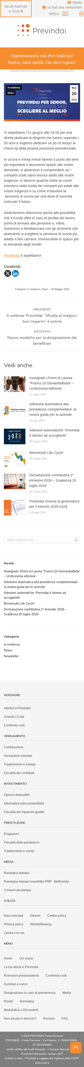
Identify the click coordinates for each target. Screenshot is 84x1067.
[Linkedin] (15, 273)
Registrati (11, 255)
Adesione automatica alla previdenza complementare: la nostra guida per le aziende (52, 409)
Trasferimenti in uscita (19, 851)
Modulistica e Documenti (21, 1010)
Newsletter (11, 656)
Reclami (49, 1018)
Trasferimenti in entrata (20, 764)
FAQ (65, 1018)
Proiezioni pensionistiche (21, 975)
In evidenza (14, 87)
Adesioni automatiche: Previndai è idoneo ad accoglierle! (54, 432)
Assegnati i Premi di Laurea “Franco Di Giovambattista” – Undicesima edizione (51, 383)
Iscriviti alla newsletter (64, 7)
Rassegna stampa (16, 873)
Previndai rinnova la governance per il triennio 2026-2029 (54, 504)
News (11, 93)
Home (8, 958)
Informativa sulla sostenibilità (24, 803)
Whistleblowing (40, 924)
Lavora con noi (14, 932)
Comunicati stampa (17, 890)
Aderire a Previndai (17, 708)
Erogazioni (11, 833)
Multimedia (61, 881)
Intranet (35, 915)
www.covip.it (42, 1062)
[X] (7, 273)
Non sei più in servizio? (20, 1018)
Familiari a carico (16, 984)
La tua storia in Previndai (21, 967)
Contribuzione (13, 747)
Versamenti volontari (18, 755)
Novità (8, 1001)
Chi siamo (26, 958)
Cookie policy (56, 915)
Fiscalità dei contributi (19, 773)
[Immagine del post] (14, 384)
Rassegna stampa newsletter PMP (28, 881)
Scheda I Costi (14, 716)
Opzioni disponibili (17, 794)
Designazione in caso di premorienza (29, 992)
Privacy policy (13, 924)
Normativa (27, 1001)
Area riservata (13, 915)
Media (77, 2)
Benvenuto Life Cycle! (46, 453)
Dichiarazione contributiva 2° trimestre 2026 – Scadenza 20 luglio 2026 (52, 480)
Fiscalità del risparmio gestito (24, 812)
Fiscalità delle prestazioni (21, 842)
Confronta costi (14, 725)
